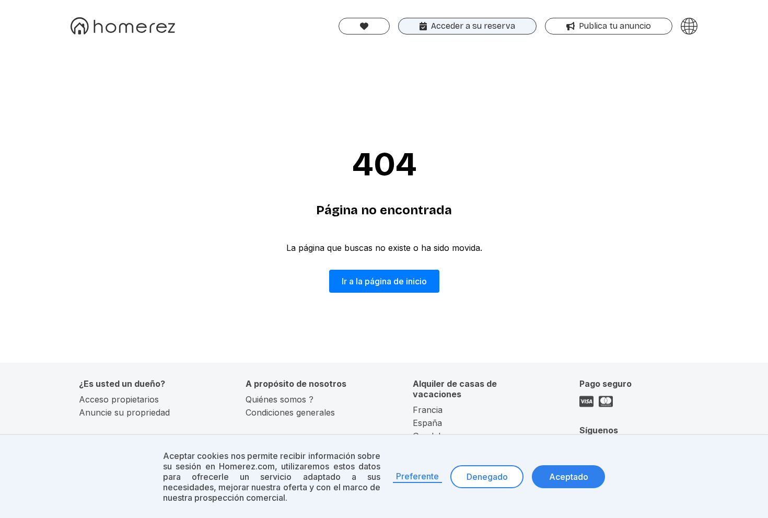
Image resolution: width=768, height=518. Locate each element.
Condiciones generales (290, 412)
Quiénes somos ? (279, 399)
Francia (428, 410)
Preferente (417, 476)
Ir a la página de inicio (384, 281)
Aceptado (568, 476)
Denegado (487, 476)
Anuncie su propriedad (124, 412)
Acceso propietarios (119, 399)
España (427, 423)
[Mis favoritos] (364, 26)
